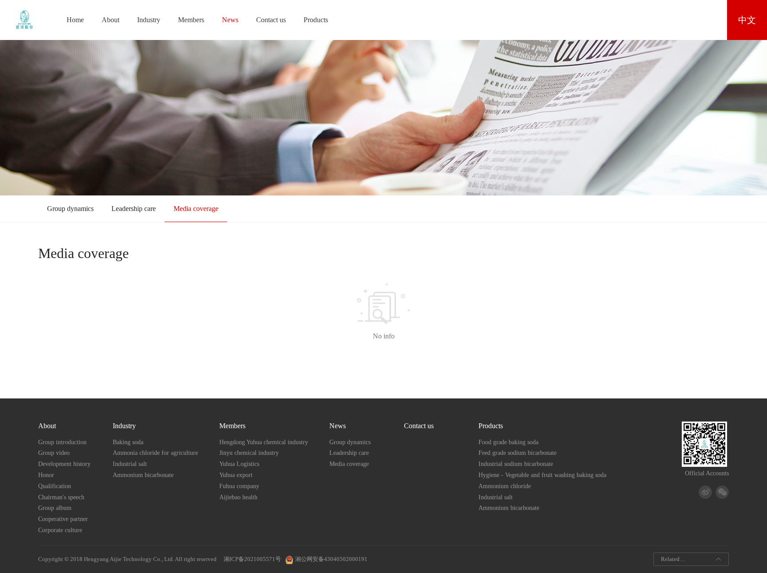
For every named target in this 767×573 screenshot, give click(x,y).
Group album (54, 508)
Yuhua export (236, 475)
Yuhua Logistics (239, 464)
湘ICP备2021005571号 (251, 559)
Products (316, 20)
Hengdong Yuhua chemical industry (263, 442)
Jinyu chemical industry (249, 453)
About (110, 20)
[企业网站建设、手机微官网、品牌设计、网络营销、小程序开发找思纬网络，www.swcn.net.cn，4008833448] (370, 559)
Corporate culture (60, 530)
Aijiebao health (238, 497)
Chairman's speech (61, 497)
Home (75, 20)
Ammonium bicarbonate (143, 475)
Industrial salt (130, 464)
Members (191, 20)
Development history (64, 464)
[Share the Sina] (705, 492)
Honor (46, 475)
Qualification (54, 486)
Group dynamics (70, 208)
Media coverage (196, 208)
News (230, 20)
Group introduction (62, 442)
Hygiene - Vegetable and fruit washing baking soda (542, 475)
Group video (54, 453)
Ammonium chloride (504, 486)
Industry (148, 20)
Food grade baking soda (508, 442)
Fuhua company (239, 486)
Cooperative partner (63, 519)
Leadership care (133, 208)
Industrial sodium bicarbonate (515, 464)
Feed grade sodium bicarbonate (517, 453)
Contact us (271, 20)
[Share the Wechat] (722, 492)
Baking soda (128, 442)
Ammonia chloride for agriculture (155, 453)
